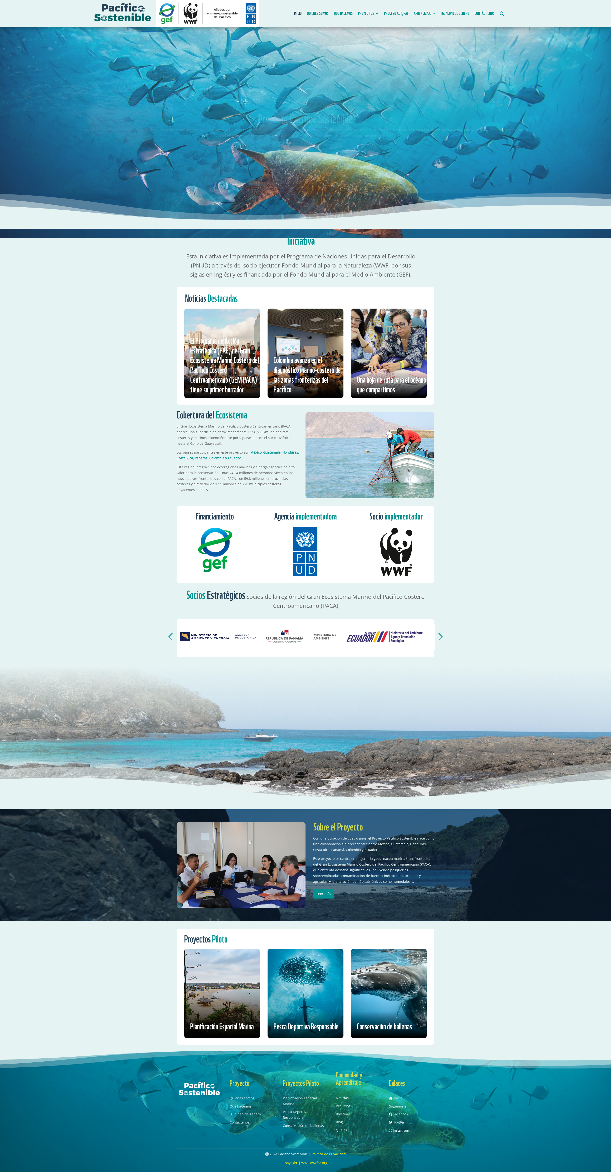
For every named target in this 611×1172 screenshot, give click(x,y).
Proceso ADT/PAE (396, 14)
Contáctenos (484, 14)
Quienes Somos (318, 14)
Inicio (298, 14)
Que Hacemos (343, 14)
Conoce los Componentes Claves (305, 121)
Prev (167, 630)
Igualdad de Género (455, 14)
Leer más (305, 144)
